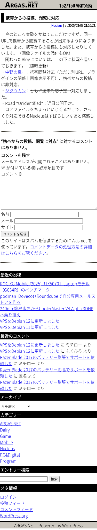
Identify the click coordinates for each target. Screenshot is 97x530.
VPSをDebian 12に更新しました (29, 321)
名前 (5, 214)
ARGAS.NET (10, 423)
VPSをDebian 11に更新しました (29, 327)
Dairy (5, 430)
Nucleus (56, 25)
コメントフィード (16, 509)
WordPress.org (14, 515)
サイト (7, 227)
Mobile (6, 442)
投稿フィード (12, 503)
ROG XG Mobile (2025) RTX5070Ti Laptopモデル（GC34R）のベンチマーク (45, 286)
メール (7, 220)
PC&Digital (10, 454)
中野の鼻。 (15, 72)
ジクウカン (15, 90)
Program (8, 461)
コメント (12, 174)
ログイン (8, 497)
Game (5, 436)
